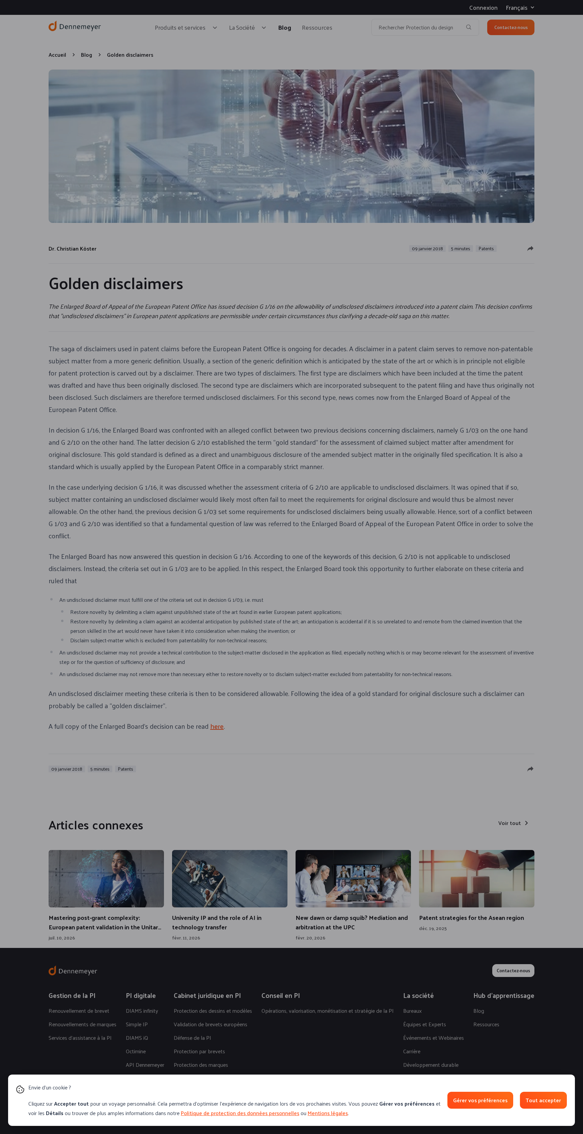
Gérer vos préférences (480, 1100)
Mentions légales (328, 1113)
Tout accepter (543, 1100)
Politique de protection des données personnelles (240, 1113)
